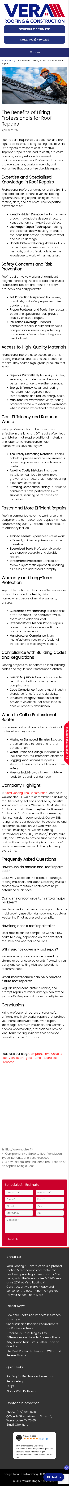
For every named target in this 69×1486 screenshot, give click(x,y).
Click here (21, 1425)
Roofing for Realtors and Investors (29, 1376)
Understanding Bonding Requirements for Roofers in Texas (32, 1326)
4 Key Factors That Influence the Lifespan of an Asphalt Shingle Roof (34, 1164)
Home (5, 60)
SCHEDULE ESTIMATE (34, 29)
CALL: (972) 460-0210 (34, 39)
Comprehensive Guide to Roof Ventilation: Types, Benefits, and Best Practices (32, 1156)
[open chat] (65, 1469)
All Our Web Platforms (21, 1391)
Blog (12, 60)
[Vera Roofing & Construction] (34, 13)
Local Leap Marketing (25, 1474)
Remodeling (14, 1381)
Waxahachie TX (23, 1149)
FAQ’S (10, 1386)
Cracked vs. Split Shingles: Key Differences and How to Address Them (33, 1335)
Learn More (35, 1295)
